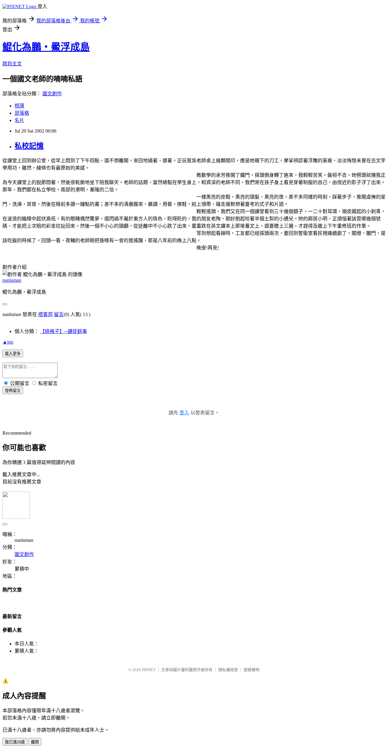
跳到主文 (12, 63)
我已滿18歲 (15, 742)
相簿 (19, 105)
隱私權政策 (228, 669)
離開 (35, 742)
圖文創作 (52, 93)
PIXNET (149, 669)
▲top (7, 341)
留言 (59, 314)
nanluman (11, 280)
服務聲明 (251, 669)
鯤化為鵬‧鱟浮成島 (46, 46)
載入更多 (13, 353)
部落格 (22, 113)
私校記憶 (29, 146)
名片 (19, 120)
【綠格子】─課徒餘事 (63, 331)
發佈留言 (13, 390)
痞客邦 (45, 314)
